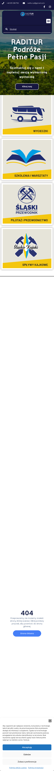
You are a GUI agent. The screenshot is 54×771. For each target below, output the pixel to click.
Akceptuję (27, 747)
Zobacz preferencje (27, 761)
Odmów (27, 754)
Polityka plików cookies (18, 768)
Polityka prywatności (36, 768)
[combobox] (27, 29)
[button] (50, 721)
